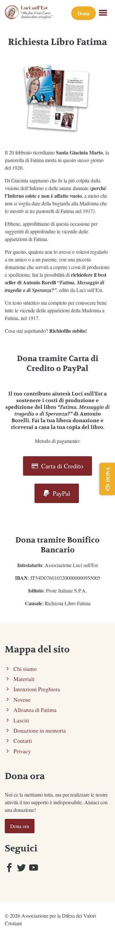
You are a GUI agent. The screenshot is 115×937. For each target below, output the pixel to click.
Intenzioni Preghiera (36, 689)
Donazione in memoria (39, 730)
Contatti (22, 740)
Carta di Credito (61, 466)
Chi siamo (25, 668)
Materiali (23, 679)
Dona (83, 13)
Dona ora (19, 826)
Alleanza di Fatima (35, 709)
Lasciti (21, 720)
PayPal (60, 493)
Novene (22, 699)
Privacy (22, 751)
